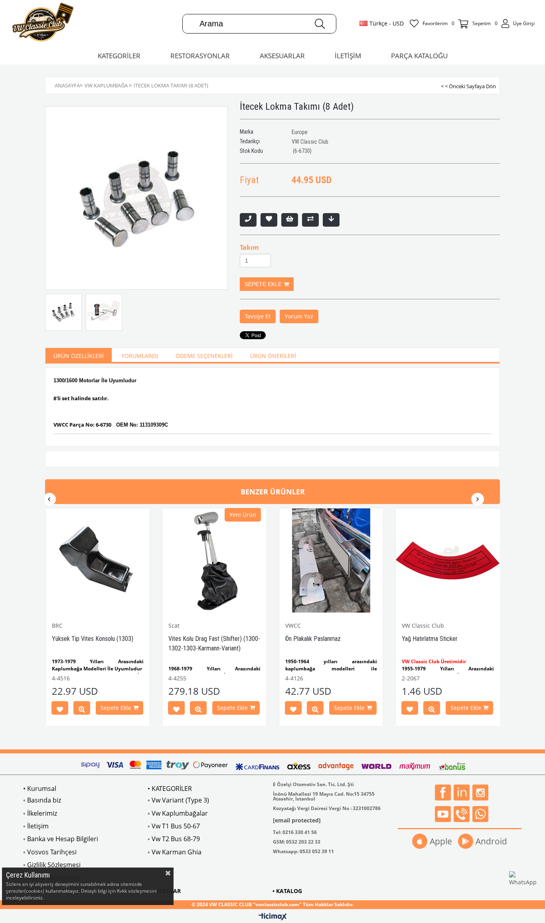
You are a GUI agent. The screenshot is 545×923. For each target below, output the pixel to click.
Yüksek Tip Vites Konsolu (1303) (92, 638)
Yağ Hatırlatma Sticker (430, 638)
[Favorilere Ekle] (269, 220)
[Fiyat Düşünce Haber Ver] (331, 220)
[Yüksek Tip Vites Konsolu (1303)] (98, 560)
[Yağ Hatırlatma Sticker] (448, 560)
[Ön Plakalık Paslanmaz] (331, 560)
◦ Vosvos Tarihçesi (50, 852)
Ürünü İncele (81, 709)
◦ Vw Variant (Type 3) (178, 800)
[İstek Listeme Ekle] (289, 220)
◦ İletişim (36, 826)
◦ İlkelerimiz (40, 813)
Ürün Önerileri (273, 356)
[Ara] (320, 23)
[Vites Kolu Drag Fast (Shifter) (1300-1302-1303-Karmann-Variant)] (214, 560)
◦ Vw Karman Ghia (174, 852)
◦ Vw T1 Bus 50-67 (174, 826)
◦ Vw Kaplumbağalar (178, 813)
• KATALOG (287, 891)
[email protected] (297, 820)
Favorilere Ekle (59, 709)
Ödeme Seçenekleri (204, 356)
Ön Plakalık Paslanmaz (313, 638)
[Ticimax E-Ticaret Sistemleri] (273, 917)
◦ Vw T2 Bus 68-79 (174, 838)
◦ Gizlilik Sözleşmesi (52, 864)
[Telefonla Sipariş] (248, 220)
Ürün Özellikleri (78, 356)
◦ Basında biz (42, 800)
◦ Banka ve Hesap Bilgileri (60, 838)
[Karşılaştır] (310, 220)
